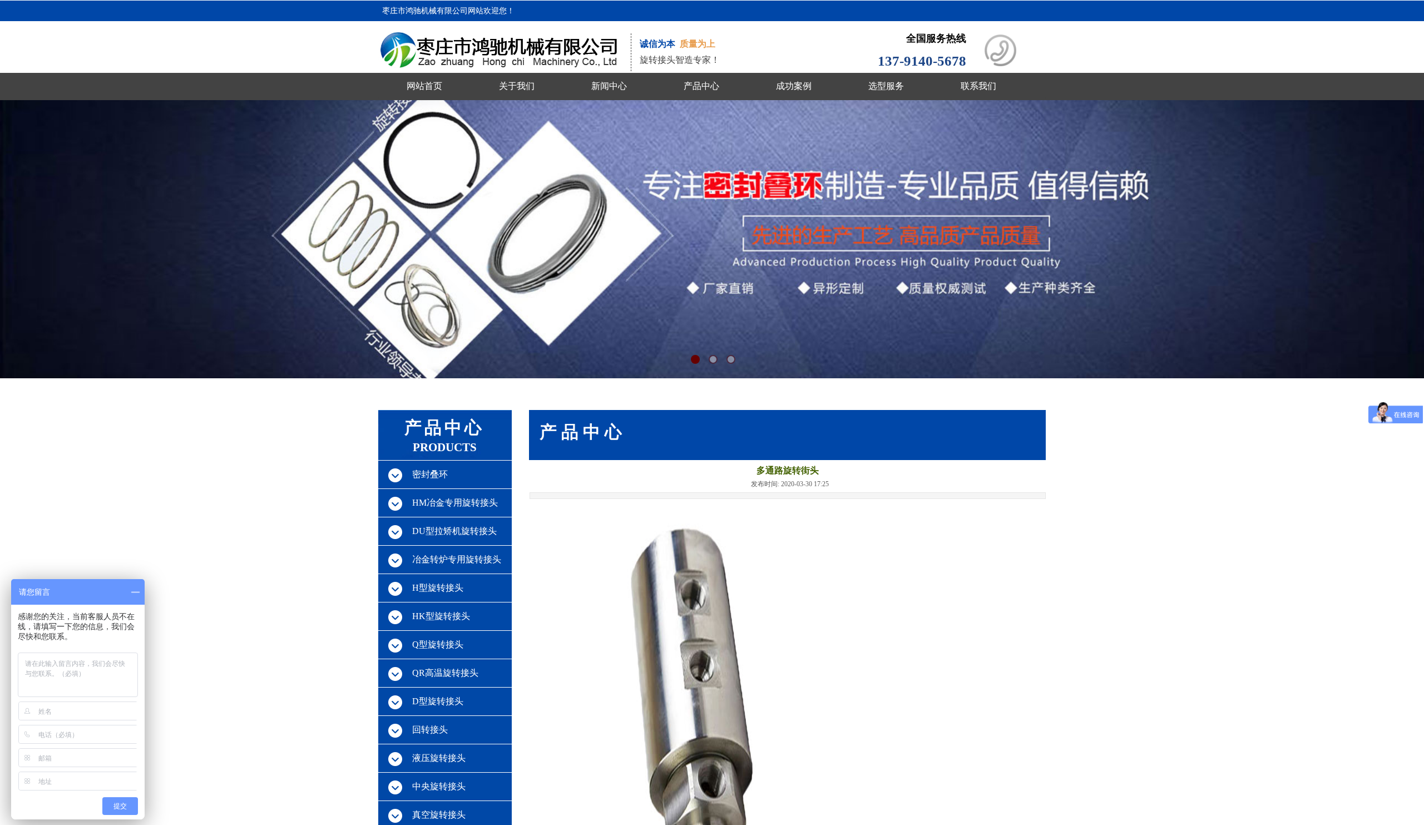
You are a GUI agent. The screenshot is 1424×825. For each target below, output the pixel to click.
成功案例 (794, 86)
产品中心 (701, 86)
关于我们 (517, 86)
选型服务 (886, 86)
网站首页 (424, 86)
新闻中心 (609, 86)
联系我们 (978, 86)
